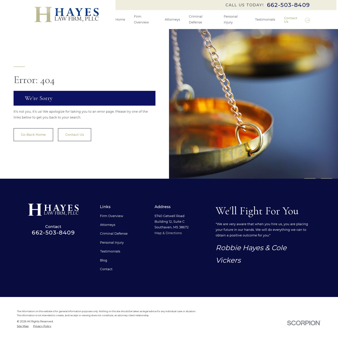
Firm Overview (111, 216)
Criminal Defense (114, 234)
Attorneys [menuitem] (172, 19)
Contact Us (74, 135)
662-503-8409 (288, 5)
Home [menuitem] (120, 19)
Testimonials (110, 251)
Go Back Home (33, 135)
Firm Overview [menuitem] (141, 19)
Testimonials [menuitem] (265, 19)
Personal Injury (112, 243)
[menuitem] (23, 326)
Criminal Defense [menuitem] (195, 19)
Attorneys (107, 225)
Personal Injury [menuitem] (231, 19)
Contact (106, 269)
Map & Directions (168, 233)
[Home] (66, 14)
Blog (103, 260)
